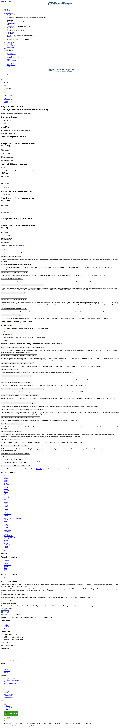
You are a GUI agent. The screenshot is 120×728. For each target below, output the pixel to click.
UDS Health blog (8, 694)
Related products (8, 99)
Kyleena (6, 505)
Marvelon (6, 515)
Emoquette (6, 495)
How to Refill (10, 47)
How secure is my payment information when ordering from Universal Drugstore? (20, 417)
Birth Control (7, 577)
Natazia (6, 524)
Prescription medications (10, 679)
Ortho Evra (7, 531)
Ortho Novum (7, 533)
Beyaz (5, 483)
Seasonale (6, 541)
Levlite (6, 506)
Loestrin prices (8, 95)
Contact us (21, 245)
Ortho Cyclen (7, 530)
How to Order (10, 45)
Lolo (5, 512)
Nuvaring (6, 528)
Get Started (7, 10)
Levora (6, 509)
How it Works (8, 44)
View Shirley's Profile (6, 608)
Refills (5, 48)
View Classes (10, 41)
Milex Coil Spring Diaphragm (11, 519)
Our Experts (10, 53)
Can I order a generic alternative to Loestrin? (11, 423)
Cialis (5, 568)
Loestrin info (7, 96)
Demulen (6, 490)
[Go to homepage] (60, 5)
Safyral (6, 540)
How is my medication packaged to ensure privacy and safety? (16, 382)
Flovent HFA (7, 565)
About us (6, 691)
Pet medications (8, 681)
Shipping (9, 56)
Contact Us (7, 66)
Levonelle (6, 508)
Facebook (6, 626)
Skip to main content (6, 1)
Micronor (6, 517)
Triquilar (6, 546)
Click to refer (4, 331)
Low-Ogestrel (7, 514)
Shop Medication (8, 13)
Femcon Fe (7, 496)
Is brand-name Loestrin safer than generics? (11, 278)
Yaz (5, 550)
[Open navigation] (7, 74)
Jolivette (6, 502)
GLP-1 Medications (9, 42)
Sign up (18, 614)
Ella (5, 493)
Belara (5, 481)
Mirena (6, 522)
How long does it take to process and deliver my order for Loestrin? (17, 363)
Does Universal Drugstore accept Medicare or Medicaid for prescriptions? (18, 403)
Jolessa (6, 500)
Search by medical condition (11, 683)
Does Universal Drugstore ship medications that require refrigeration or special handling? (22, 388)
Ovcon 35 (6, 539)
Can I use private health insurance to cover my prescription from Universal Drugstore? (21, 409)
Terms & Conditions (12, 63)
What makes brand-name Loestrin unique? (11, 315)
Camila (6, 486)
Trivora (6, 547)
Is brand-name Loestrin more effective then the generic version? (16, 264)
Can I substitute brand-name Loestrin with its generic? (14, 308)
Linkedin (6, 625)
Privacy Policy (11, 65)
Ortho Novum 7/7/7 (9, 534)
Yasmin (6, 549)
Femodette (6, 497)
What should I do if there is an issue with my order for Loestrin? (16, 376)
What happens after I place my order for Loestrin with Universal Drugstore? (19, 355)
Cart (5, 668)
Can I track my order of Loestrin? (9, 369)
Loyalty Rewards (8, 695)
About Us (9, 51)
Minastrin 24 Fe (8, 521)
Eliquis (6, 571)
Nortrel (6, 527)
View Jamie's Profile (6, 600)
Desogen (6, 492)
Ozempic (6, 562)
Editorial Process (11, 54)
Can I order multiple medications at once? (11, 439)
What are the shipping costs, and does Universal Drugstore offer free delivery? (19, 395)
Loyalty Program (11, 60)
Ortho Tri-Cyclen (8, 536)
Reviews (6, 102)
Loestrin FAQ (7, 98)
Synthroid (6, 566)
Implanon (6, 499)
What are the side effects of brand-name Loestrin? (13, 293)
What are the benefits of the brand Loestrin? (11, 256)
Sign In (6, 669)
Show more (4, 553)
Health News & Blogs (13, 57)
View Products (11, 23)
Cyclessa (6, 489)
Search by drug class (9, 684)
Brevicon (6, 484)
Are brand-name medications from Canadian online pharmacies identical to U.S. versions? (22, 285)
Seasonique (7, 543)
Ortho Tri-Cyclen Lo (9, 537)
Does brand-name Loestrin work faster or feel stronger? (14, 272)
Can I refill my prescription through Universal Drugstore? (14, 445)
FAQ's (9, 59)
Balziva (6, 480)
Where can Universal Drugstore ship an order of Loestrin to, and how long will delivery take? (23, 347)
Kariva (5, 503)
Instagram (6, 624)
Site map (6, 672)
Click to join (4, 340)
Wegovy (6, 563)
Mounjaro (6, 560)
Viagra (5, 569)
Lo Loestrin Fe (8, 511)
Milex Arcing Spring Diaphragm (12, 518)
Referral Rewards (11, 62)
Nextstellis (6, 525)
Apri (5, 477)
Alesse (5, 475)
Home (5, 77)
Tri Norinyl (7, 544)
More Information (9, 50)
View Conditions (11, 36)
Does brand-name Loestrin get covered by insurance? (14, 299)
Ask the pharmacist (9, 101)
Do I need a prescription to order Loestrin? (11, 431)
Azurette (6, 478)
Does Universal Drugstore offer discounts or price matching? (15, 453)
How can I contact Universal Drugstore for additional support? (15, 465)
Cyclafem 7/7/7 (8, 487)
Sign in (6, 9)
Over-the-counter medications (11, 680)
